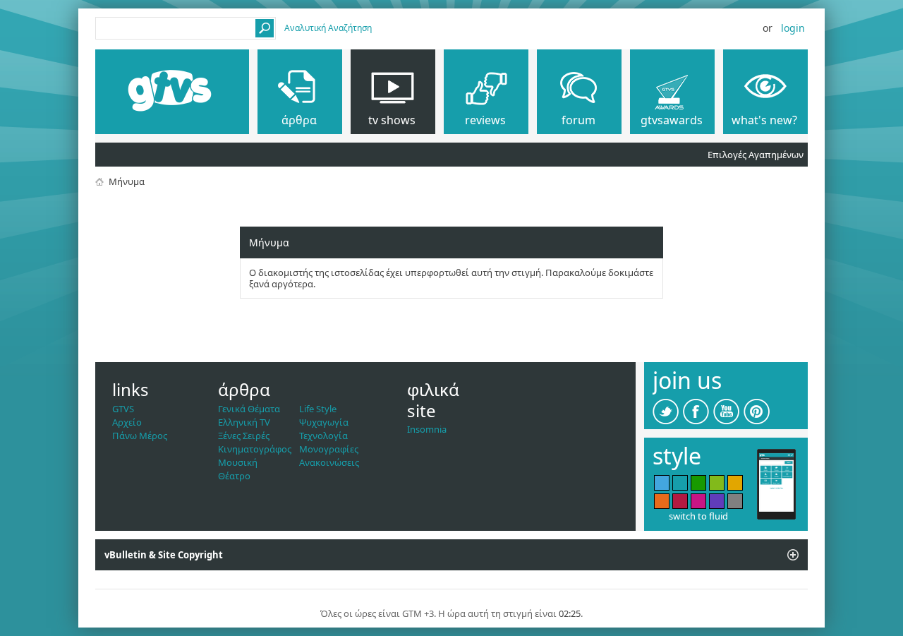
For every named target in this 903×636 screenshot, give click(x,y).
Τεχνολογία (323, 435)
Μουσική (237, 462)
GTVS (123, 408)
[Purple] (717, 501)
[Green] (698, 483)
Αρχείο (127, 422)
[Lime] (717, 483)
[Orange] (661, 501)
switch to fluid (698, 516)
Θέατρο (234, 475)
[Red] (680, 501)
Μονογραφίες (328, 449)
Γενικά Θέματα (249, 408)
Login (793, 28)
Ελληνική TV (244, 422)
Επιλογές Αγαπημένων (756, 154)
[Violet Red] (698, 501)
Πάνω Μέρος (139, 435)
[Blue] (661, 483)
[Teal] (680, 483)
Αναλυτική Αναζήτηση (328, 28)
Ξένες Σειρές (243, 435)
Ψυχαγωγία (324, 422)
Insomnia (427, 429)
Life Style (318, 408)
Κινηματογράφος (254, 449)
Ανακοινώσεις (329, 462)
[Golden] (735, 483)
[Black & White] (735, 501)
